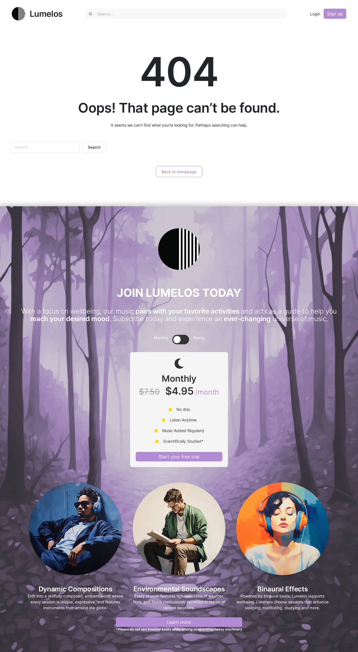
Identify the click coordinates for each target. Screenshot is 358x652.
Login (315, 13)
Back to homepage (179, 171)
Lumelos (46, 14)
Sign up (335, 13)
